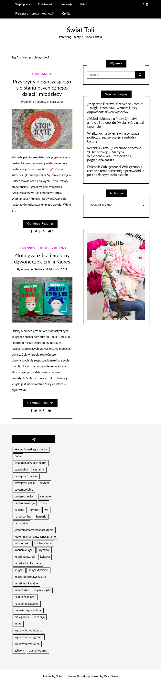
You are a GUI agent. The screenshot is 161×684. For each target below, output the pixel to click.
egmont (34, 509)
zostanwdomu (38, 650)
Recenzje (66, 4)
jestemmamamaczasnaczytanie (34, 530)
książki (19, 570)
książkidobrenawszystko (30, 576)
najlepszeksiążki (25, 596)
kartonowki (22, 543)
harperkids (21, 523)
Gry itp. (66, 13)
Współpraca (22, 4)
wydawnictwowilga (27, 643)
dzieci (43, 503)
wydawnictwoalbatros (29, 630)
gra (46, 509)
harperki (41, 516)
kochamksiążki (24, 550)
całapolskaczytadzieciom (30, 462)
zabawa (19, 650)
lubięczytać (22, 590)
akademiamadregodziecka (31, 449)
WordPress (111, 676)
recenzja (39, 617)
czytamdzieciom (25, 496)
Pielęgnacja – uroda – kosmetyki (34, 13)
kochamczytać (43, 543)
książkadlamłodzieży (28, 563)
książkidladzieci (38, 570)
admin (28, 102)
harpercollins (23, 516)
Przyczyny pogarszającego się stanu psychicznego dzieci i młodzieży (42, 88)
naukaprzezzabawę (26, 603)
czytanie (45, 496)
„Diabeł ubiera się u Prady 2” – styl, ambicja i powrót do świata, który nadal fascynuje (115, 122)
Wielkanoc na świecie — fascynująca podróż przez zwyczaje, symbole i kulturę (113, 137)
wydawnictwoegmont (28, 637)
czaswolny (21, 469)
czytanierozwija (25, 503)
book (18, 456)
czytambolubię (24, 489)
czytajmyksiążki (25, 483)
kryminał (44, 550)
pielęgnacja (22, 617)
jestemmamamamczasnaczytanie (35, 536)
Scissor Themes (66, 676)
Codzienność (45, 4)
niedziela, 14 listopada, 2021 (50, 269)
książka (45, 556)
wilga (18, 623)
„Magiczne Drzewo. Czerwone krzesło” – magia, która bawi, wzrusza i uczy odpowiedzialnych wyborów (115, 108)
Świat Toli (80, 30)
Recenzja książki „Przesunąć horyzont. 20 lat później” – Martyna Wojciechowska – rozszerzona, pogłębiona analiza (114, 154)
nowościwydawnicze (28, 610)
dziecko (20, 509)
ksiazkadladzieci (25, 556)
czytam (44, 483)
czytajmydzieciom (26, 476)
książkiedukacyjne (26, 583)
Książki (84, 4)
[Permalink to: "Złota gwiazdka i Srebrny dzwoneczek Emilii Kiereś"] (42, 299)
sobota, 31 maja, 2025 (50, 102)
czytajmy (39, 469)
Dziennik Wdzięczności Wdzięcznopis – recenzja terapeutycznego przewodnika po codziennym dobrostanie (116, 171)
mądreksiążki (42, 590)
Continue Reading (40, 223)
